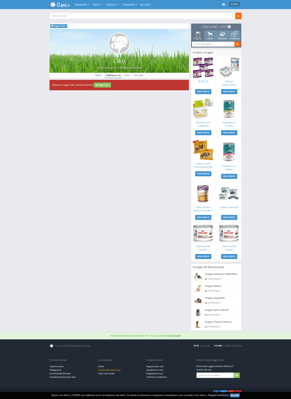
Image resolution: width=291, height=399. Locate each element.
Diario (98, 75)
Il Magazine (55, 369)
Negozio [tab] (198, 38)
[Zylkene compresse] (229, 193)
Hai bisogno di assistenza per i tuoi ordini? (145, 335)
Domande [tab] (234, 38)
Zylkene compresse (229, 207)
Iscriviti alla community (109, 369)
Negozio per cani (155, 366)
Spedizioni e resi (154, 369)
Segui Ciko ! (59, 26)
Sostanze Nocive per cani (62, 376)
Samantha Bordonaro (129, 67)
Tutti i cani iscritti (106, 373)
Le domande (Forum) (60, 373)
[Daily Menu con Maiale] (229, 151)
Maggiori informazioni (218, 395)
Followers (113, 75)
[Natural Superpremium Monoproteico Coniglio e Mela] (229, 67)
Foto (127, 75)
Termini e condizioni (156, 376)
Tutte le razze (56, 366)
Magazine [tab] (222, 38)
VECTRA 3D (203, 81)
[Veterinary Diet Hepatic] (203, 233)
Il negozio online (154, 360)
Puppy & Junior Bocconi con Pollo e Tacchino (203, 210)
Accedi (234, 4)
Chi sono (138, 75)
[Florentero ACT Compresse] (203, 109)
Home (101, 366)
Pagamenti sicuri (154, 373)
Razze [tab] (210, 38)
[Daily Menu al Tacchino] (229, 109)
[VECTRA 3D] (203, 67)
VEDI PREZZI (203, 91)
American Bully (105, 67)
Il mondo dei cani (58, 360)
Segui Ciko (103, 85)
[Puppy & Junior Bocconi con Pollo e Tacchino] (203, 193)
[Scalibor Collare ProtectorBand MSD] (203, 150)
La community (105, 360)
